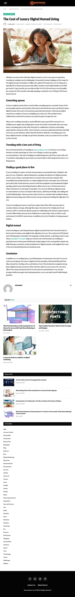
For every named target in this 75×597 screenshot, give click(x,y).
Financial (6, 476)
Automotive (7, 438)
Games (5, 488)
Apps (4, 429)
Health (5, 492)
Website (5, 563)
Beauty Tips (7, 442)
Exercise (5, 470)
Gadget (5, 485)
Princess (5, 532)
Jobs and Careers (8, 504)
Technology (7, 554)
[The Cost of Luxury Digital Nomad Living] (37, 50)
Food (4, 482)
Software (6, 545)
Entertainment (8, 463)
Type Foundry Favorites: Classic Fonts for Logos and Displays (55, 327)
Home (5, 495)
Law (4, 507)
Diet (4, 454)
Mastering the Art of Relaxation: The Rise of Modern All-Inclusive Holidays (38, 401)
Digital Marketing (9, 14)
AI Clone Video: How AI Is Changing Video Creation (31, 380)
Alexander (12, 24)
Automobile (7, 435)
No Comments (48, 24)
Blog (4, 448)
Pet (4, 529)
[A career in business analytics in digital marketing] (19, 345)
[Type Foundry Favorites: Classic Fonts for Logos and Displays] (55, 314)
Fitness (5, 479)
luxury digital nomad (42, 150)
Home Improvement (9, 498)
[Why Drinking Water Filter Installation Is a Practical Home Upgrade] (8, 393)
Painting (6, 523)
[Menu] (5, 3)
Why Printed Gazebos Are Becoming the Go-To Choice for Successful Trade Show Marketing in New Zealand (19, 328)
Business (6, 451)
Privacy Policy (43, 585)
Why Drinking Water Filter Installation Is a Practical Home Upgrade (36, 390)
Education (6, 460)
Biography (6, 445)
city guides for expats (18, 239)
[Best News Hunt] (37, 3)
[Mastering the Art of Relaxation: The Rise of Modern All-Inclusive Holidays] (8, 403)
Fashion (5, 473)
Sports (5, 548)
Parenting (6, 526)
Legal (5, 510)
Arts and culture (8, 432)
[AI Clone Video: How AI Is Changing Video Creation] (8, 382)
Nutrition (6, 520)
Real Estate (6, 535)
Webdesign (6, 560)
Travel (5, 557)
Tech (4, 551)
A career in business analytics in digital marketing (16, 358)
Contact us (31, 585)
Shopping (6, 538)
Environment (7, 467)
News (5, 517)
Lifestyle (6, 513)
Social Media (7, 542)
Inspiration (6, 501)
